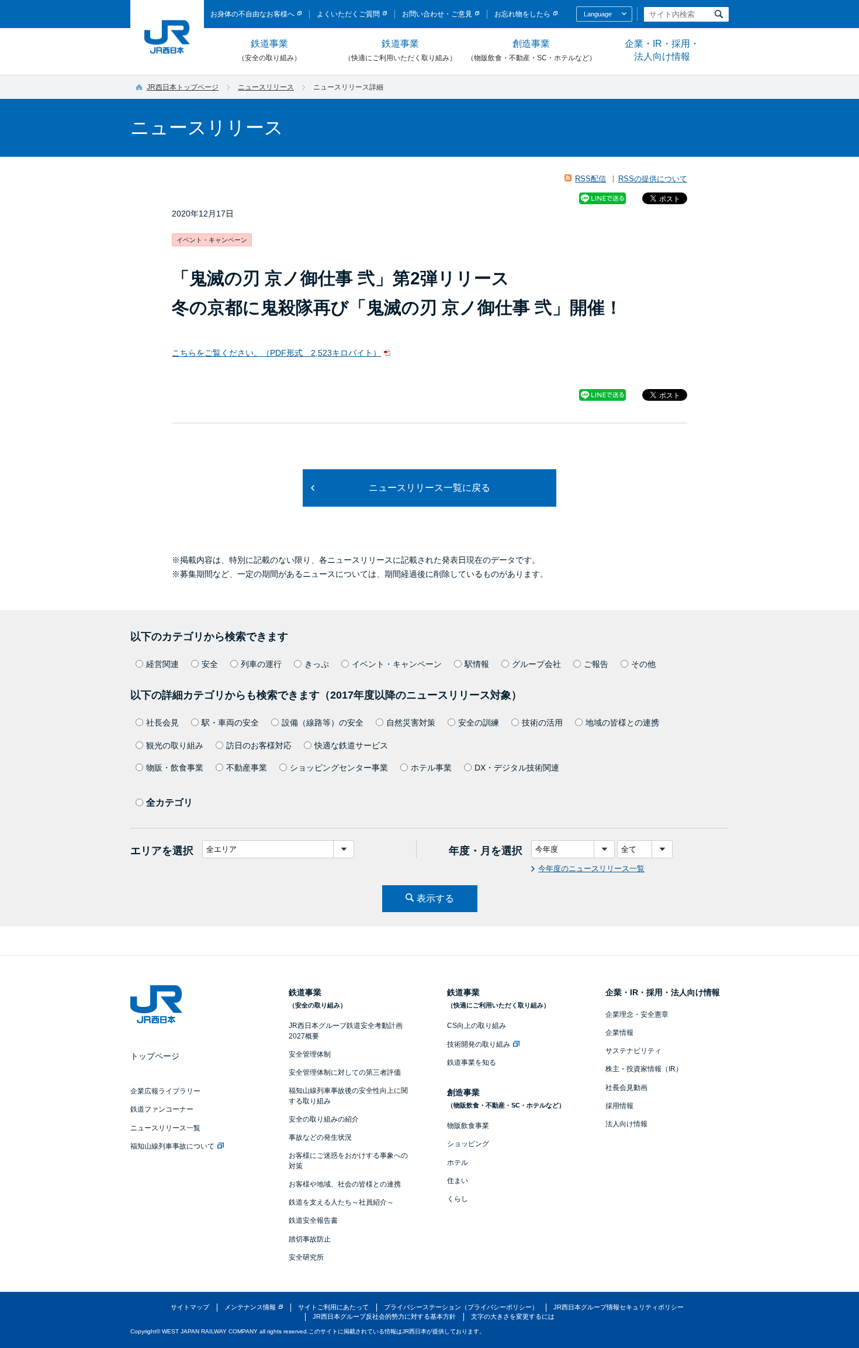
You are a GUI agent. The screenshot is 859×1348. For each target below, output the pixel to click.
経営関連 (162, 664)
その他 (643, 664)
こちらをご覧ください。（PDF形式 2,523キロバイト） (276, 352)
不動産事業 (246, 767)
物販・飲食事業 (174, 767)
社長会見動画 (626, 1087)
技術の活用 (542, 722)
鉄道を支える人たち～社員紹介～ (341, 1202)
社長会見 (162, 722)
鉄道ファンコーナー (161, 1109)
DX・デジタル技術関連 (516, 767)
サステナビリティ (633, 1050)
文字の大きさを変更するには (513, 1316)
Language (598, 14)
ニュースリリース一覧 (165, 1128)
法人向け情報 (626, 1123)
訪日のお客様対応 (259, 745)
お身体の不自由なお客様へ (252, 14)
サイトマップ (190, 1307)
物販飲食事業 (468, 1125)
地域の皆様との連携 (622, 722)
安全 (210, 664)
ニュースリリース (266, 87)
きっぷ (316, 664)
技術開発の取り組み (478, 1044)
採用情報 (619, 1105)
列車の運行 (261, 664)
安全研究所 (306, 1257)
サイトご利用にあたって (333, 1307)
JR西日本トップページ (183, 87)
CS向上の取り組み (476, 1025)
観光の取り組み (174, 745)
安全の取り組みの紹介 (324, 1119)
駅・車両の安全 (230, 722)
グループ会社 (536, 664)
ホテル (457, 1162)
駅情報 (477, 664)
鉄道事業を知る (471, 1062)
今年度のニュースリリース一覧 (591, 868)
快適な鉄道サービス (351, 745)
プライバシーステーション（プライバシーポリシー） (461, 1307)
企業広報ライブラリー (165, 1091)
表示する (435, 898)
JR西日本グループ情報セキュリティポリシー (618, 1307)
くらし (457, 1198)
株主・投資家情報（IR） (644, 1068)
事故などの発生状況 (320, 1137)
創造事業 (531, 50)
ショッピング (468, 1143)
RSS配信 (590, 178)
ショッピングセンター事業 (339, 767)
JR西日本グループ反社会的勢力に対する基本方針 (384, 1316)
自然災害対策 (410, 722)
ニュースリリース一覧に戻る (429, 488)
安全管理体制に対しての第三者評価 (345, 1072)
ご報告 (596, 664)
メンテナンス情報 (250, 1307)
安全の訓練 (478, 722)
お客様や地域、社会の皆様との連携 (345, 1184)
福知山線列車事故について (172, 1146)
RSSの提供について (652, 178)
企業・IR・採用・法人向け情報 (662, 50)
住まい (457, 1180)
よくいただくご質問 (348, 14)
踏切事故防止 (310, 1239)
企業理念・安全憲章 (637, 1014)
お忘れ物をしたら (522, 14)
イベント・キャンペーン (397, 664)
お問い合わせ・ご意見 (437, 14)
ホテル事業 (431, 767)
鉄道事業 (269, 50)
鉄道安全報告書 (313, 1220)
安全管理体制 (310, 1054)
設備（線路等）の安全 (322, 722)
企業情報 (619, 1032)
